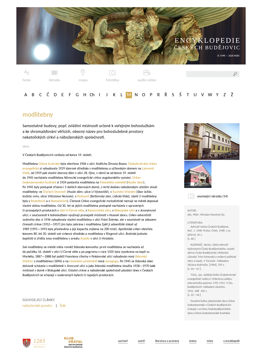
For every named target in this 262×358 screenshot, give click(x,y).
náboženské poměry (38, 306)
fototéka (112, 80)
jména (192, 341)
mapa (83, 80)
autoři (141, 341)
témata (54, 80)
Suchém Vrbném (124, 192)
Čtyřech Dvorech (54, 192)
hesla (26, 80)
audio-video (147, 80)
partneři (123, 341)
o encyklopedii (231, 341)
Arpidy (85, 238)
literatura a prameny (167, 341)
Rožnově (83, 196)
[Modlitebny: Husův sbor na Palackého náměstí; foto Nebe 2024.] (197, 174)
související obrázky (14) (212, 196)
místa (210, 341)
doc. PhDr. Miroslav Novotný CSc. (206, 214)
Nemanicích (59, 201)
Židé (63, 306)
